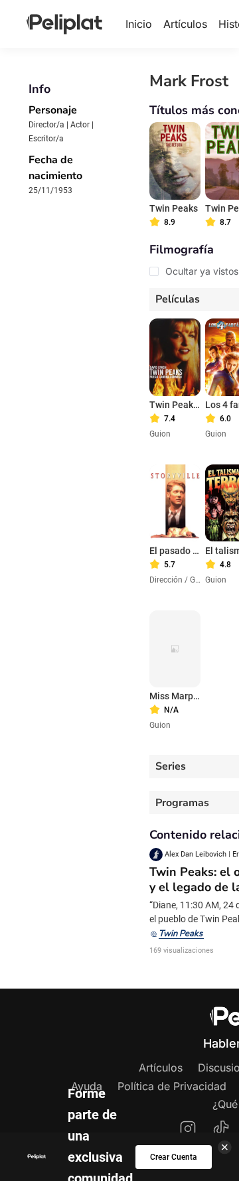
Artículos (185, 24)
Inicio (138, 24)
